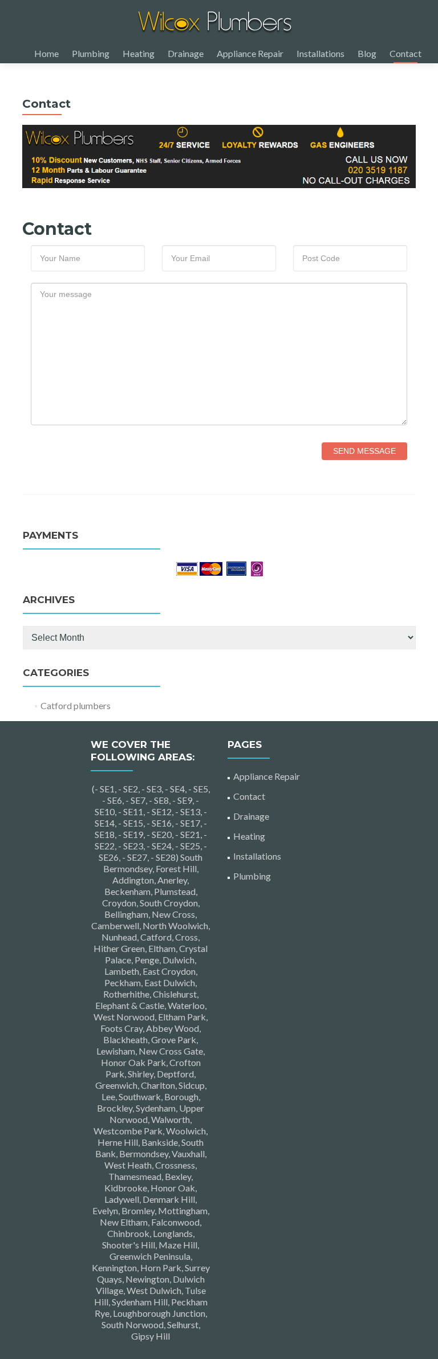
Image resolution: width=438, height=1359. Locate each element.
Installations (320, 53)
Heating (139, 53)
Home (46, 53)
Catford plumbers (75, 705)
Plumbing (91, 53)
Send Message (364, 450)
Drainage (186, 53)
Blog (367, 53)
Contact (405, 53)
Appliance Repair (250, 53)
